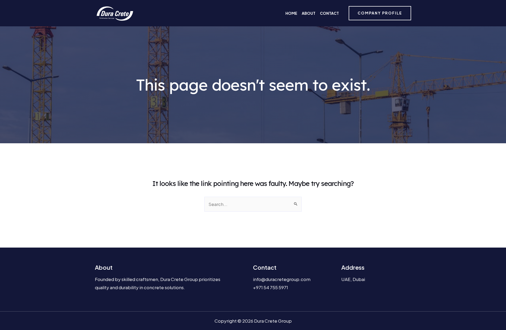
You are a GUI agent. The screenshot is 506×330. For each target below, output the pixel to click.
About (308, 13)
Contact (329, 13)
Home (291, 13)
